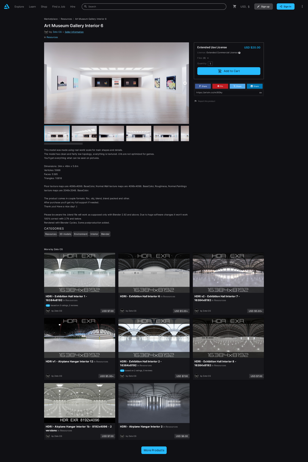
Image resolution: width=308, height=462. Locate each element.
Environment (80, 234)
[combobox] (154, 6)
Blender (105, 234)
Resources (52, 37)
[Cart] (235, 6)
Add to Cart (232, 71)
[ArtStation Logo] (6, 6)
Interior (94, 234)
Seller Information (74, 31)
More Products (154, 450)
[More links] (302, 6)
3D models (65, 234)
